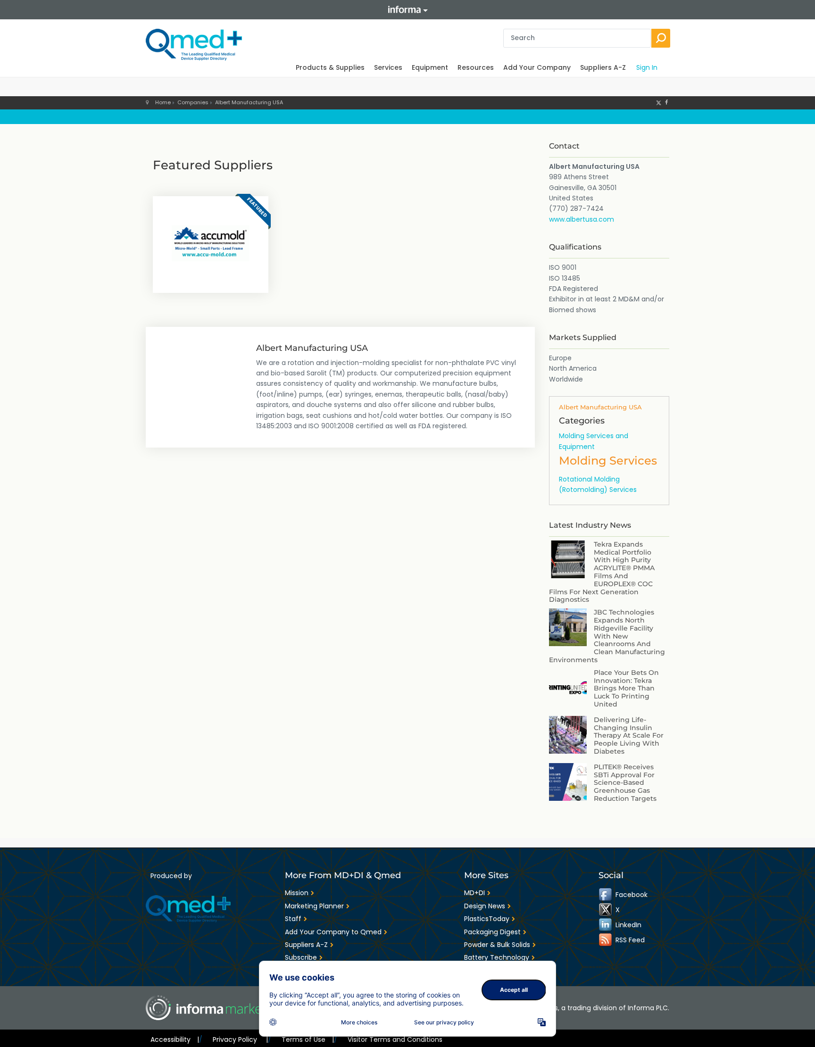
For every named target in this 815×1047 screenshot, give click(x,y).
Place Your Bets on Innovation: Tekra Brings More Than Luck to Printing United (626, 688)
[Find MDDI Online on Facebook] (606, 894)
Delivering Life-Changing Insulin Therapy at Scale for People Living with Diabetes (629, 735)
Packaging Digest (492, 932)
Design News (484, 906)
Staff (293, 918)
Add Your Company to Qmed (333, 932)
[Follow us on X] (658, 102)
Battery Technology (496, 957)
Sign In (646, 67)
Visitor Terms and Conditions (395, 1039)
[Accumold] (210, 243)
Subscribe (301, 957)
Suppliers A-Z (603, 67)
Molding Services (608, 460)
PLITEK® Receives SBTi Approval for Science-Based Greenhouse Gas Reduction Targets (625, 783)
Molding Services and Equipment (593, 441)
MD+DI (474, 892)
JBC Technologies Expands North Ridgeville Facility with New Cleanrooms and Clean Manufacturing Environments (607, 636)
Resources (475, 67)
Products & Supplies (330, 67)
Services (388, 67)
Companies (192, 102)
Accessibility (174, 1039)
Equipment (430, 67)
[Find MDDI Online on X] (606, 909)
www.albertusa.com (581, 219)
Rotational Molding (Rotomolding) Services (598, 484)
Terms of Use (308, 1039)
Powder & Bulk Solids (497, 944)
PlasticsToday (486, 918)
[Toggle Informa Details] (407, 10)
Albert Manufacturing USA (249, 102)
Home (163, 102)
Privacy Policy (240, 1039)
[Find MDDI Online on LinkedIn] (606, 925)
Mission (296, 892)
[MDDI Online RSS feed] (606, 940)
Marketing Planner (314, 906)
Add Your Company (537, 67)
